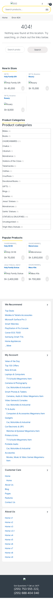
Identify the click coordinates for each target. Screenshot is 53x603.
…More (8, 345)
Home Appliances (13, 341)
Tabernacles (7, 166)
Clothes (5, 171)
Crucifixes (6, 176)
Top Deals (9, 311)
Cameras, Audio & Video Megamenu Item (24, 396)
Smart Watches (12, 324)
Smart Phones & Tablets (16, 392)
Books (5, 136)
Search (47, 9)
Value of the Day (12, 361)
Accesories (10, 453)
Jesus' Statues (9, 201)
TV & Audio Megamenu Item (19, 378)
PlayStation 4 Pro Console (16, 328)
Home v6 (9, 544)
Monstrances (8, 206)
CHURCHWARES (9, 141)
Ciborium (6, 151)
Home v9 (9, 557)
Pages (8, 493)
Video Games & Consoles (16, 400)
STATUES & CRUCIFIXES (13, 216)
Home (4, 17)
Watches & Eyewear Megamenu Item (23, 431)
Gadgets (9, 418)
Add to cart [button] (23, 88)
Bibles (5, 131)
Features (9, 498)
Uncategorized (9, 221)
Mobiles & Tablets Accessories (18, 315)
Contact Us (10, 502)
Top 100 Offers (12, 365)
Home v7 (9, 548)
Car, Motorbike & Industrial (18, 387)
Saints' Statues (9, 211)
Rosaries (37, 74)
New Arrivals (10, 370)
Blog (7, 489)
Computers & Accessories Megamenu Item (25, 413)
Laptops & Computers (15, 374)
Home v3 (9, 526)
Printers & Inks (11, 435)
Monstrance (7, 156)
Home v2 (9, 522)
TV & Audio (10, 409)
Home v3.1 (10, 531)
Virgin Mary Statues (11, 227)
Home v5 (9, 539)
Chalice (5, 146)
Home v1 (9, 518)
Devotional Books (10, 181)
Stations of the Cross (11, 161)
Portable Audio (11, 444)
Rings (4, 191)
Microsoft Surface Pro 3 (15, 319)
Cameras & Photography (16, 383)
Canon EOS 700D (13, 332)
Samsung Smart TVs (14, 337)
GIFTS (6, 74)
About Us (9, 485)
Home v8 (9, 552)
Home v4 (9, 535)
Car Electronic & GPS (14, 426)
